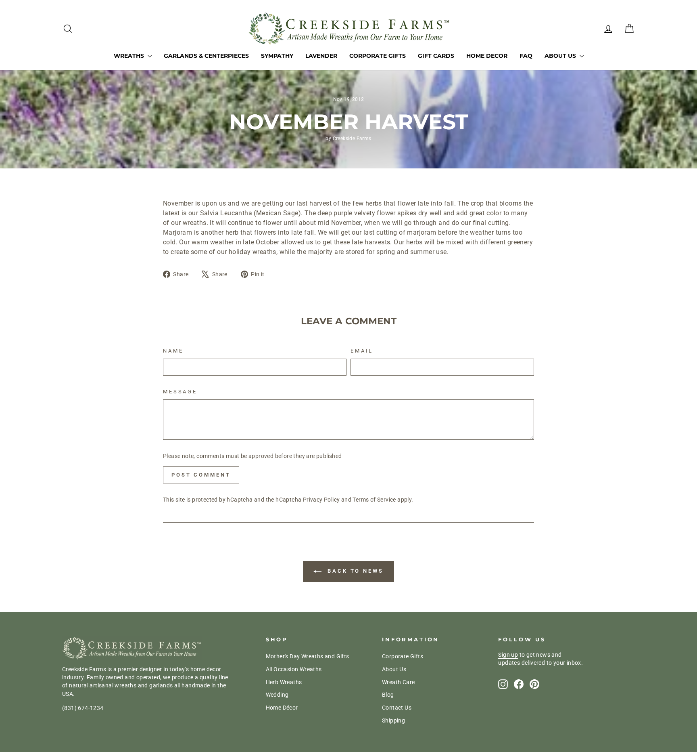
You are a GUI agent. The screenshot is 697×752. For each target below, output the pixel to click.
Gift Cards (436, 55)
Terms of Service (374, 499)
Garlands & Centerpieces (206, 55)
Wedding (277, 694)
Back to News (354, 571)
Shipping (393, 720)
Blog (388, 694)
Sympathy (277, 55)
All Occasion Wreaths (294, 669)
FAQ (526, 55)
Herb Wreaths (284, 682)
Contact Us (396, 707)
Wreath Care (398, 682)
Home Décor (282, 707)
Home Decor (486, 55)
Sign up (508, 654)
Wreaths (130, 55)
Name (173, 351)
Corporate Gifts (377, 55)
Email (362, 351)
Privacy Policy (321, 499)
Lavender (321, 55)
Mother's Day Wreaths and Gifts (307, 656)
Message (180, 392)
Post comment (201, 475)
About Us (561, 55)
